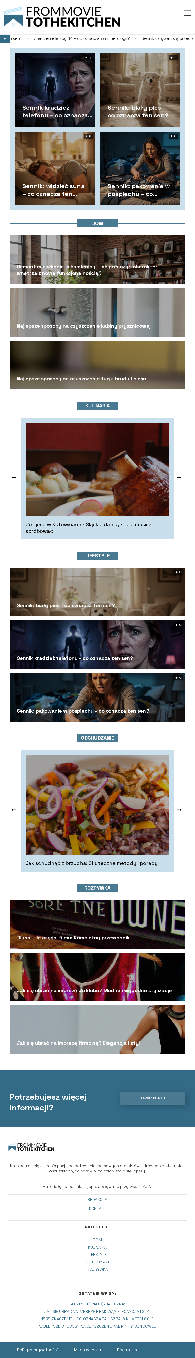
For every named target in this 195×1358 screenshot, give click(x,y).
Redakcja (97, 1199)
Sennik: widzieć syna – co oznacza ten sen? (53, 190)
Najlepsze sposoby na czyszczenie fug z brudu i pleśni (82, 378)
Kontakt (97, 1208)
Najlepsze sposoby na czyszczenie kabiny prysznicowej (84, 326)
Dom (97, 223)
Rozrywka (97, 887)
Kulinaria (97, 405)
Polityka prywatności (37, 1349)
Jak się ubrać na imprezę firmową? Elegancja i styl (78, 1043)
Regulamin (127, 1349)
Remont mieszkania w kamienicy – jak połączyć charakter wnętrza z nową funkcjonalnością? (87, 270)
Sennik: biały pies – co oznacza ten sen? (138, 111)
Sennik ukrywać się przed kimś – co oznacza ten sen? (115, 38)
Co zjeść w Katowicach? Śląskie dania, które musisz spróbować (88, 527)
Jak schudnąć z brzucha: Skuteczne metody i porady (92, 863)
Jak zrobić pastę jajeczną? (97, 1304)
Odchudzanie (97, 738)
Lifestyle (97, 555)
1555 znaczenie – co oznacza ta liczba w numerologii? (97, 1319)
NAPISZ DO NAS (152, 1098)
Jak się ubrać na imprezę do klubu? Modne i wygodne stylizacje (94, 990)
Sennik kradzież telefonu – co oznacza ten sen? (55, 111)
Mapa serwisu (87, 1349)
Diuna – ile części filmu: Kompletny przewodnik (73, 937)
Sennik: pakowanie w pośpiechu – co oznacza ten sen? (139, 190)
